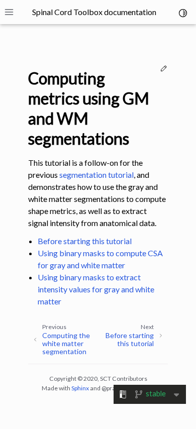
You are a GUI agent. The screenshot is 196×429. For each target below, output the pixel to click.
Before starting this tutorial (85, 241)
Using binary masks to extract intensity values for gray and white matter (96, 289)
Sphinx (80, 388)
